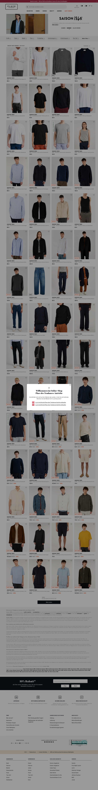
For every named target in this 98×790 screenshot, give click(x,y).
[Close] (70, 385)
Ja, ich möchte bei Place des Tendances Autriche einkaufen (50, 402)
